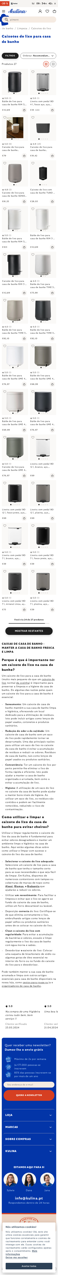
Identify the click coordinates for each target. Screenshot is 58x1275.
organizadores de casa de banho (21, 986)
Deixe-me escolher (17, 1257)
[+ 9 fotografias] (15, 536)
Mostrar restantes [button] (29, 631)
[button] (29, 56)
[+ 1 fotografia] (43, 128)
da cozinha (22, 683)
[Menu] (4, 11)
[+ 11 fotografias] (15, 493)
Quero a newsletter (29, 1095)
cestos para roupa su (35, 982)
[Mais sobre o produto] (15, 82)
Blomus (18, 886)
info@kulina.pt (29, 1198)
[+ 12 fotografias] (43, 447)
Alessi (9, 886)
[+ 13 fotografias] (43, 82)
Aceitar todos (29, 1266)
